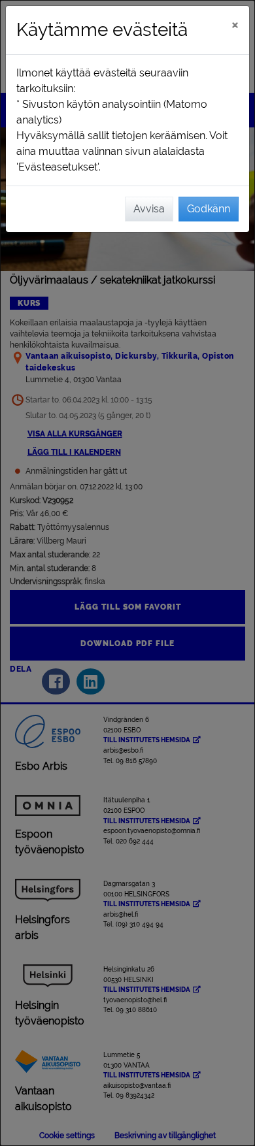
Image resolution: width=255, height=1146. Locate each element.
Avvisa (149, 209)
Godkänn (208, 209)
